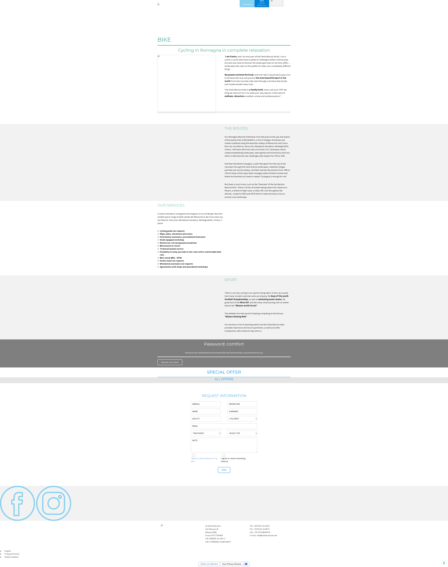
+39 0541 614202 (262, 526)
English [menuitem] (7, 551)
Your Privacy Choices (231, 564)
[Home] (158, 4)
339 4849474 (247, 4)
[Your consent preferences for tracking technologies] (444, 563)
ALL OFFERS (224, 379)
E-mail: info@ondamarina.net (263, 535)
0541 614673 (263, 529)
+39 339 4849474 (262, 532)
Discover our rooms (170, 362)
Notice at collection (209, 564)
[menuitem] (6, 551)
